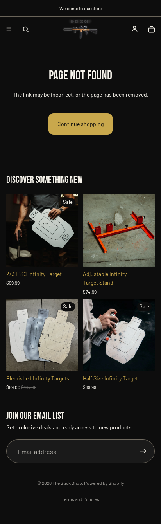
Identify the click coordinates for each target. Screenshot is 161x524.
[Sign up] (143, 451)
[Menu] (9, 29)
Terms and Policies (80, 499)
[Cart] (151, 29)
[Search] (25, 29)
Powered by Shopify (104, 483)
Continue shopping (80, 124)
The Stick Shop (67, 483)
